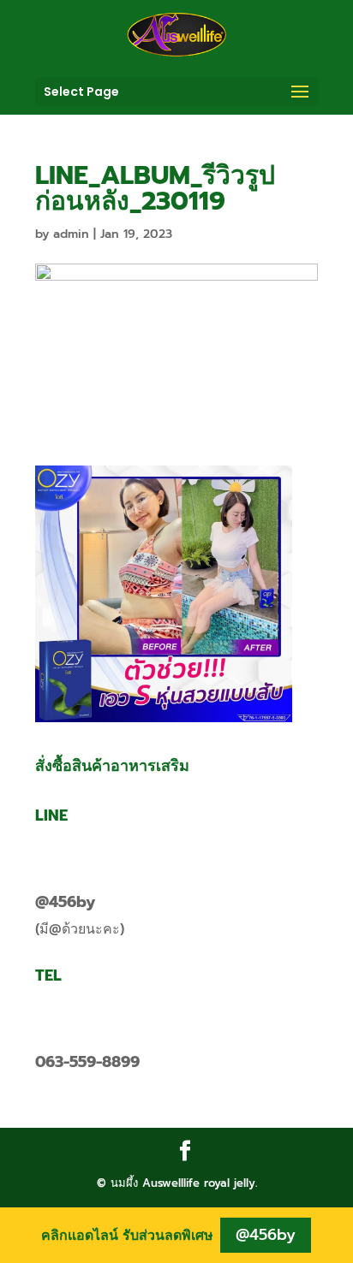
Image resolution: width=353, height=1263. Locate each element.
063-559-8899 (87, 1062)
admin (71, 234)
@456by (65, 902)
